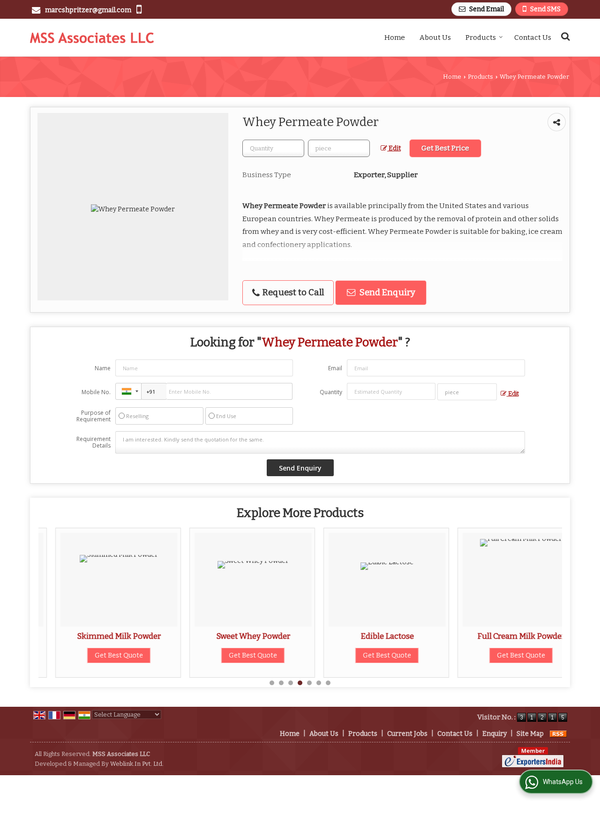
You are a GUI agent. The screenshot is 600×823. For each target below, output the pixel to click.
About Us (435, 37)
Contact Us (532, 37)
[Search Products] (564, 36)
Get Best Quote (102, 655)
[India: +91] (128, 391)
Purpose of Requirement (93, 416)
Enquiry (494, 734)
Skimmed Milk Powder (102, 636)
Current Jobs (407, 734)
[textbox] (339, 148)
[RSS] (558, 734)
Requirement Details (93, 442)
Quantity (331, 392)
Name (103, 368)
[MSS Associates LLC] (92, 37)
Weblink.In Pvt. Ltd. (137, 763)
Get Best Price (445, 148)
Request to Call (292, 292)
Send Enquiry (386, 292)
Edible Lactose (370, 636)
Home (394, 37)
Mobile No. (96, 392)
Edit (394, 148)
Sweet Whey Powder (236, 636)
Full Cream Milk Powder (504, 636)
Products (480, 37)
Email (335, 368)
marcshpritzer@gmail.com (88, 10)
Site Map (530, 734)
